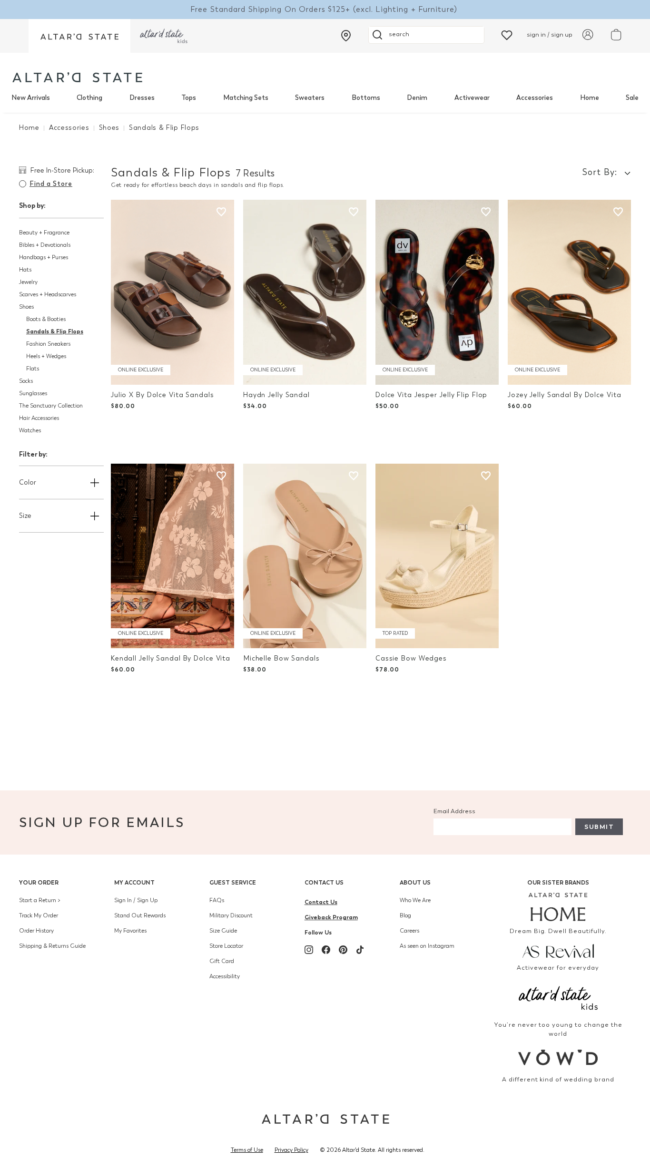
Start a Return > (39, 900)
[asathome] (558, 907)
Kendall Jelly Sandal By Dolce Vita (170, 658)
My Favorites (130, 930)
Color (27, 482)
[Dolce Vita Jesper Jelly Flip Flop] (437, 292)
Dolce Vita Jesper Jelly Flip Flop (431, 395)
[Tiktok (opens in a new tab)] (360, 949)
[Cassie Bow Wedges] (437, 556)
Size (25, 516)
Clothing (89, 98)
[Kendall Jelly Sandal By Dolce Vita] (172, 556)
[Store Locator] (346, 35)
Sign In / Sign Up (136, 900)
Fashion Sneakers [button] (48, 344)
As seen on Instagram (427, 946)
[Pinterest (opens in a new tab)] (343, 949)
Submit (599, 826)
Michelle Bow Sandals (281, 658)
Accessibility (224, 976)
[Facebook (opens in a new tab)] (326, 949)
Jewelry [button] (28, 282)
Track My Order (38, 915)
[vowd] (558, 1057)
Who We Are (415, 900)
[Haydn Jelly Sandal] (304, 292)
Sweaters (310, 98)
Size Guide (223, 930)
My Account (134, 882)
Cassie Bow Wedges (411, 658)
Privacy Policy (291, 1150)
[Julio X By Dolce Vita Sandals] (172, 292)
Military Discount (231, 915)
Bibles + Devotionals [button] (44, 245)
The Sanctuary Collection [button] (51, 405)
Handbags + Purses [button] (43, 257)
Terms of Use (247, 1150)
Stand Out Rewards (140, 915)
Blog (405, 915)
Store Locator (226, 946)
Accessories (534, 98)
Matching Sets (245, 98)
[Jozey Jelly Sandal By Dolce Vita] (569, 292)
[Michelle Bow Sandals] (304, 556)
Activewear (472, 98)
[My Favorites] (506, 34)
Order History (36, 930)
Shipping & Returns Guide (52, 946)
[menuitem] (30, 98)
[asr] (558, 950)
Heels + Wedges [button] (46, 356)
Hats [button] (25, 269)
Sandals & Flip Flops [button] (54, 331)
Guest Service (232, 882)
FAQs (216, 900)
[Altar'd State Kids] (558, 997)
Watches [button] (30, 430)
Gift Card (221, 961)
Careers (409, 930)
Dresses (142, 98)
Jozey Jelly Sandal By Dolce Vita (564, 395)
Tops (188, 98)
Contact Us (324, 882)
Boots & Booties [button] (46, 319)
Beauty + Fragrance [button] (44, 232)
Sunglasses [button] (33, 393)
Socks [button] (26, 381)
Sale (632, 98)
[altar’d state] (79, 35)
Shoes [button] (26, 306)
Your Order (39, 882)
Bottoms (366, 98)
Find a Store (51, 184)
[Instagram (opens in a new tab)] (309, 949)
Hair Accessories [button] (39, 418)
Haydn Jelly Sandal (276, 395)
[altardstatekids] (163, 36)
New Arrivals (30, 98)
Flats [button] (32, 368)
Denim (417, 98)
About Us (415, 882)
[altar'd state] (77, 77)
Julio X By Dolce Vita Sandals (162, 395)
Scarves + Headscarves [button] (47, 294)
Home (589, 98)
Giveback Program (331, 917)
